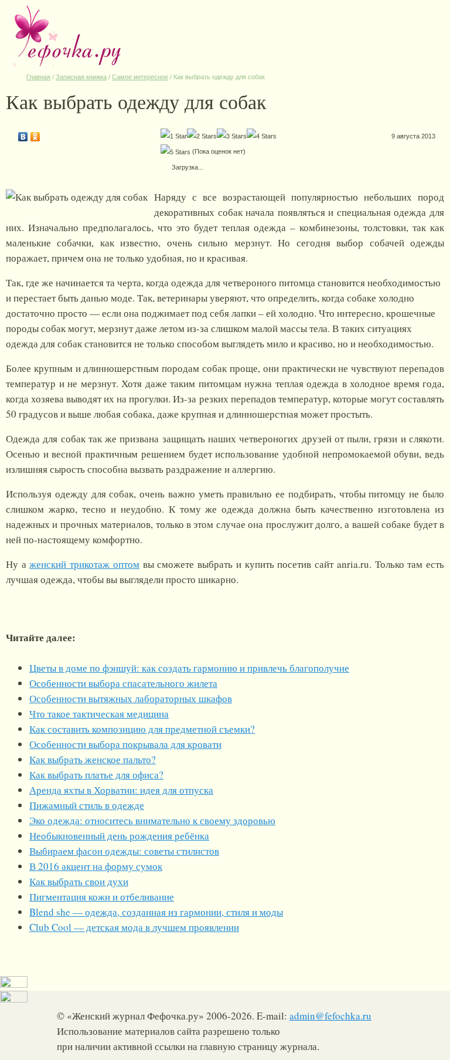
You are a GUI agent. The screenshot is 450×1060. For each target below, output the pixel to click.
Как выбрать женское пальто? (92, 759)
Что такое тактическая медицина (99, 713)
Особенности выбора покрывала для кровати (125, 744)
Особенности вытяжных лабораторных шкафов (130, 698)
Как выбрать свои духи (78, 881)
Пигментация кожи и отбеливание (101, 896)
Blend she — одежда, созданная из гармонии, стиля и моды (156, 912)
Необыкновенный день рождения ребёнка (119, 835)
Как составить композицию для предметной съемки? (142, 729)
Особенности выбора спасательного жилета (123, 683)
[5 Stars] (175, 152)
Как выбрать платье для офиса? (96, 774)
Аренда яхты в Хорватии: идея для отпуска (121, 790)
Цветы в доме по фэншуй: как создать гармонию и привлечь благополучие (189, 668)
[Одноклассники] (35, 133)
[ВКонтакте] (23, 133)
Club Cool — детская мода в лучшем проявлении (134, 927)
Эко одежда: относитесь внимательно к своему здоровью (152, 820)
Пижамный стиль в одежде (86, 805)
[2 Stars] (202, 136)
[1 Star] (174, 136)
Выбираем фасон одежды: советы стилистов (124, 851)
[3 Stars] (232, 136)
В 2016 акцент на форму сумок (95, 866)
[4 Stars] (262, 136)
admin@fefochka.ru (330, 1015)
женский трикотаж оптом (84, 564)
